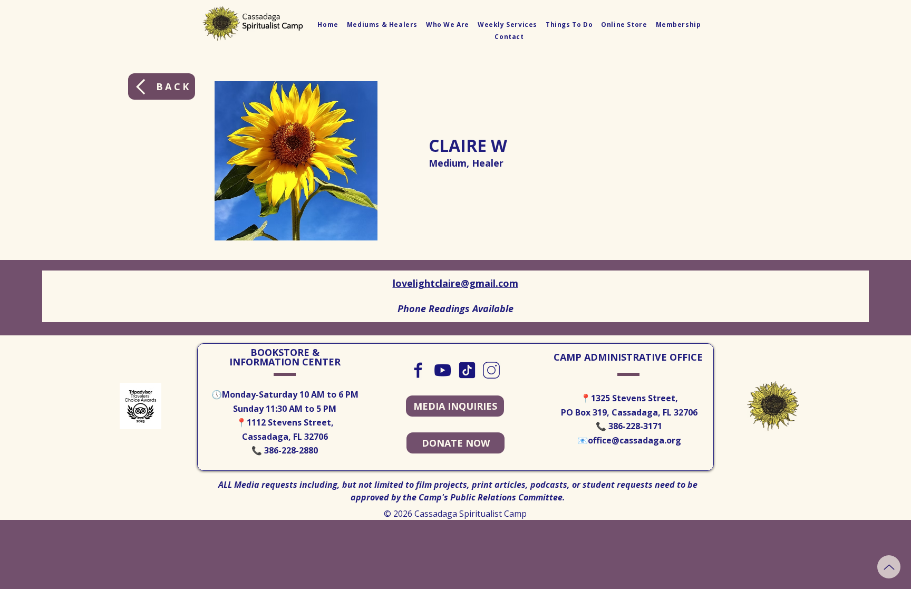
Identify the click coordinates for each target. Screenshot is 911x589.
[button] (382, 24)
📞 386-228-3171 (629, 426)
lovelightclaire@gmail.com (455, 283)
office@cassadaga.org (634, 440)
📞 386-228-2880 (284, 450)
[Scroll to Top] (888, 566)
